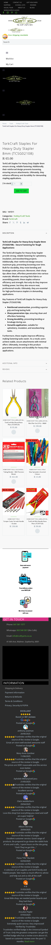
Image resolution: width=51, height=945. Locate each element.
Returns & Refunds (13, 696)
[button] (3, 87)
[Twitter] (13, 222)
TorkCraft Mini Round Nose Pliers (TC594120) (14, 423)
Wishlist (10, 58)
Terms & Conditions (14, 701)
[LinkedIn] (24, 222)
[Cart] (7, 61)
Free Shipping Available (18, 35)
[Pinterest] (17, 222)
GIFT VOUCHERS (32, 2)
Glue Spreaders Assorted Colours (37, 473)
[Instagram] (8, 12)
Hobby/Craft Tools (22, 124)
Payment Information (14, 692)
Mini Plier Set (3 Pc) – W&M (37, 423)
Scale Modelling (21, 469)
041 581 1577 (19, 624)
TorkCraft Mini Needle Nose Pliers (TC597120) (37, 522)
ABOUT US (21, 8)
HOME (6, 2)
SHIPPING (7, 5)
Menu (7, 53)
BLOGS (32, 8)
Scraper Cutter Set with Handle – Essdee (13, 522)
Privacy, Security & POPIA (16, 705)
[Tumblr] (20, 222)
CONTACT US (17, 2)
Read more (29, 941)
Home (4, 124)
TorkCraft (13, 219)
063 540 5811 (22, 630)
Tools (11, 124)
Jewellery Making (21, 420)
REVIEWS (33, 5)
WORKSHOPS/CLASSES (11, 10)
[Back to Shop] (47, 143)
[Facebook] (3, 12)
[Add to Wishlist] (16, 201)
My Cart (9, 64)
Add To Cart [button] (13, 432)
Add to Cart (21, 191)
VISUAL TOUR (8, 8)
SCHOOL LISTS (20, 5)
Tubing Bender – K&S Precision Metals (14, 473)
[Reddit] (28, 222)
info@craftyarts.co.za (22, 636)
